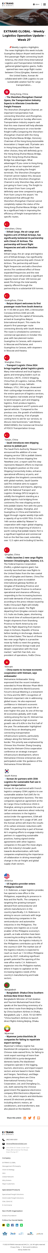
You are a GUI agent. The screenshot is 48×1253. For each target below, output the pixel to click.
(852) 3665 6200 (11, 1139)
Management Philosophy (11, 1166)
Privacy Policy (15, 1247)
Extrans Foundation (9, 1215)
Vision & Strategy (8, 1170)
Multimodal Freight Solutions (13, 1198)
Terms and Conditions (30, 1247)
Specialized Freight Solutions (13, 1194)
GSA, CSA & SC (7, 1201)
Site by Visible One (24, 1250)
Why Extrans (6, 1180)
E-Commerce (7, 1205)
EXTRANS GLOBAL (9, 1162)
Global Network (8, 1177)
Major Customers (8, 1184)
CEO (3, 1173)
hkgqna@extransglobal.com (16, 1143)
